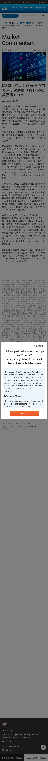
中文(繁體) (38, 346)
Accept (24, 413)
